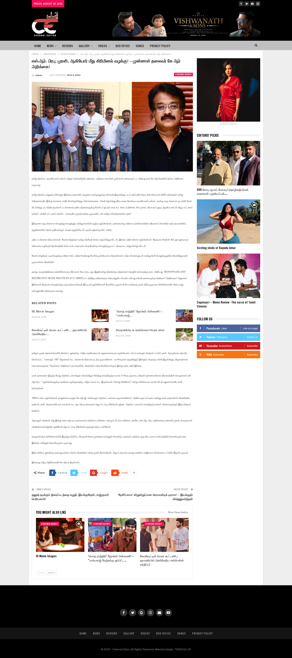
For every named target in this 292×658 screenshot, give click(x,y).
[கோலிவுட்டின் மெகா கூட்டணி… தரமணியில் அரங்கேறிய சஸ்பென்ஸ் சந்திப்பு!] (100, 334)
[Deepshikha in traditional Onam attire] (184, 334)
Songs (140, 46)
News (50, 46)
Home (37, 46)
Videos (102, 46)
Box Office (123, 46)
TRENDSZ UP (182, 649)
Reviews (67, 46)
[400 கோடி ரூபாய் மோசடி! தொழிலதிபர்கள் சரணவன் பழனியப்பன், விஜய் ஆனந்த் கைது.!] (228, 163)
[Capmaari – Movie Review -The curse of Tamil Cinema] (228, 276)
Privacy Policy (160, 46)
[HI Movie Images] (100, 315)
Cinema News (183, 74)
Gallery (84, 46)
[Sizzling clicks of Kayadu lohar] (228, 221)
